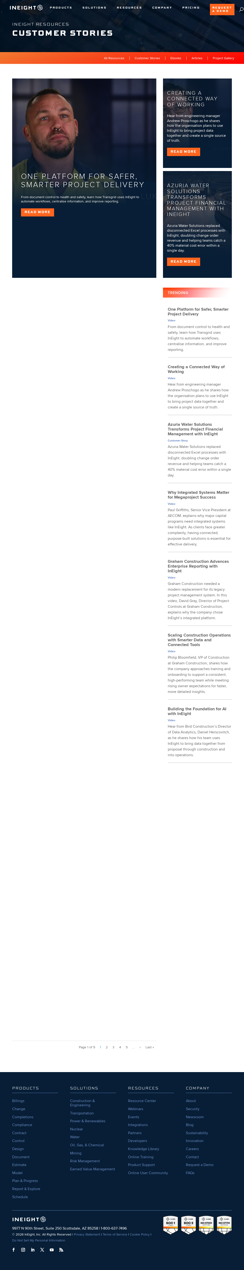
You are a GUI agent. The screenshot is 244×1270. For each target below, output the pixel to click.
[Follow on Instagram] (23, 1250)
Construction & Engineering (82, 1103)
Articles (197, 58)
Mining (75, 1153)
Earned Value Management (92, 1169)
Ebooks (175, 58)
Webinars (135, 1109)
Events (133, 1117)
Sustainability (197, 1133)
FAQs (190, 1173)
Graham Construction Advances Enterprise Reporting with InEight (75, 505)
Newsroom (195, 1117)
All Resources (114, 58)
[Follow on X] (42, 1250)
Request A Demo (222, 9)
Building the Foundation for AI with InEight (53, 760)
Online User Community (148, 1173)
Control (18, 1140)
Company (162, 7)
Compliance (22, 1125)
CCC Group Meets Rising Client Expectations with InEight (68, 1009)
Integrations (138, 1125)
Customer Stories (147, 58)
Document (21, 1157)
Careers (192, 1149)
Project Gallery (223, 58)
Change (18, 1109)
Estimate (19, 1164)
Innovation (194, 1140)
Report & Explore (26, 1189)
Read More (38, 212)
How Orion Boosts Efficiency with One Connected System (68, 887)
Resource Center (142, 1100)
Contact (192, 1157)
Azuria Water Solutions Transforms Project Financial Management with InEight (196, 200)
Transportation (82, 1113)
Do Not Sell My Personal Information (38, 1240)
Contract (19, 1133)
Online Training (140, 1157)
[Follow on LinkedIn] (32, 1250)
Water (75, 1137)
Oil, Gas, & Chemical (87, 1145)
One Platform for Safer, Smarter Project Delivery (83, 181)
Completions (22, 1117)
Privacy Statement (87, 1234)
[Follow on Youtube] (52, 1250)
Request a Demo (200, 1164)
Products (61, 7)
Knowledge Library (143, 1149)
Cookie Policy (140, 1234)
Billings (18, 1100)
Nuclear (76, 1129)
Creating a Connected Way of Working (192, 99)
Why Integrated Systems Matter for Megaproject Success (67, 377)
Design (18, 1149)
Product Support (141, 1164)
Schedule (20, 1197)
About (191, 1100)
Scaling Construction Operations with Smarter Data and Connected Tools (83, 632)
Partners (135, 1133)
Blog (189, 1125)
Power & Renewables (87, 1121)
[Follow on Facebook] (13, 1250)
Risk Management (85, 1161)
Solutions (94, 7)
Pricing (191, 7)
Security (192, 1109)
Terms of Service (115, 1234)
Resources (129, 7)
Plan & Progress (25, 1180)
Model (17, 1173)
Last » (150, 1047)
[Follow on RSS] (61, 1250)
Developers (137, 1140)
